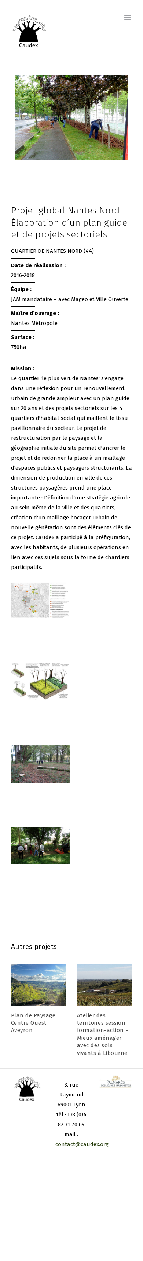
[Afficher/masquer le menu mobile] (128, 17)
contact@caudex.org (82, 1144)
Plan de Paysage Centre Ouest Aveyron (33, 1023)
